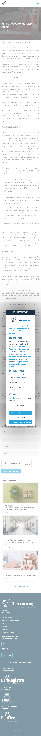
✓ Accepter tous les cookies (20, 422)
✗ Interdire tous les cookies (20, 413)
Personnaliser (20, 417)
